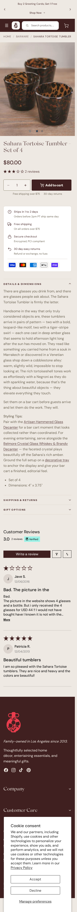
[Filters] (56, 554)
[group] (37, 89)
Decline (35, 890)
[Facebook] (6, 769)
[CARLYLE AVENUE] (16, 25)
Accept (35, 879)
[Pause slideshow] (30, 131)
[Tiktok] (21, 769)
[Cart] (66, 25)
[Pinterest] (28, 769)
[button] (14, 171)
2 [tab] (42, 131)
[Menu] (6, 25)
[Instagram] (13, 769)
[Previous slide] (4, 9)
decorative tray (57, 460)
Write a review (27, 554)
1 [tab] (37, 131)
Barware (22, 36)
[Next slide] (70, 9)
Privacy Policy (22, 867)
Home (7, 36)
